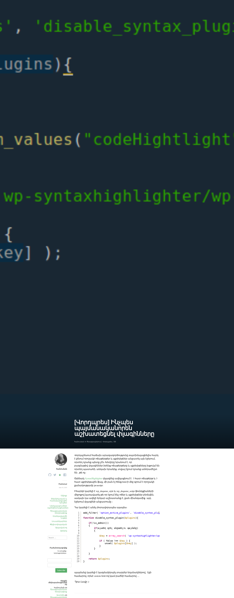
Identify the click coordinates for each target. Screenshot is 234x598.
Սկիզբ (64, 496)
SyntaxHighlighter (93, 478)
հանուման (79, 442)
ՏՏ (115, 442)
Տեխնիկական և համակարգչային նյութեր (58, 501)
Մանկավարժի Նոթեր (60, 517)
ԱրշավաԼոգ (61, 528)
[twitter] (55, 474)
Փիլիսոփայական (58, 524)
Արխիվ (63, 531)
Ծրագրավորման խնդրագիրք (58, 512)
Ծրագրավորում (94, 442)
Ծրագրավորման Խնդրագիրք (58, 590)
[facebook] (65, 474)
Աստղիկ (61, 595)
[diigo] (60, 474)
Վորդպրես (107, 442)
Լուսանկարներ (59, 521)
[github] (50, 474)
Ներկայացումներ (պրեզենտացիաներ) (58, 507)
